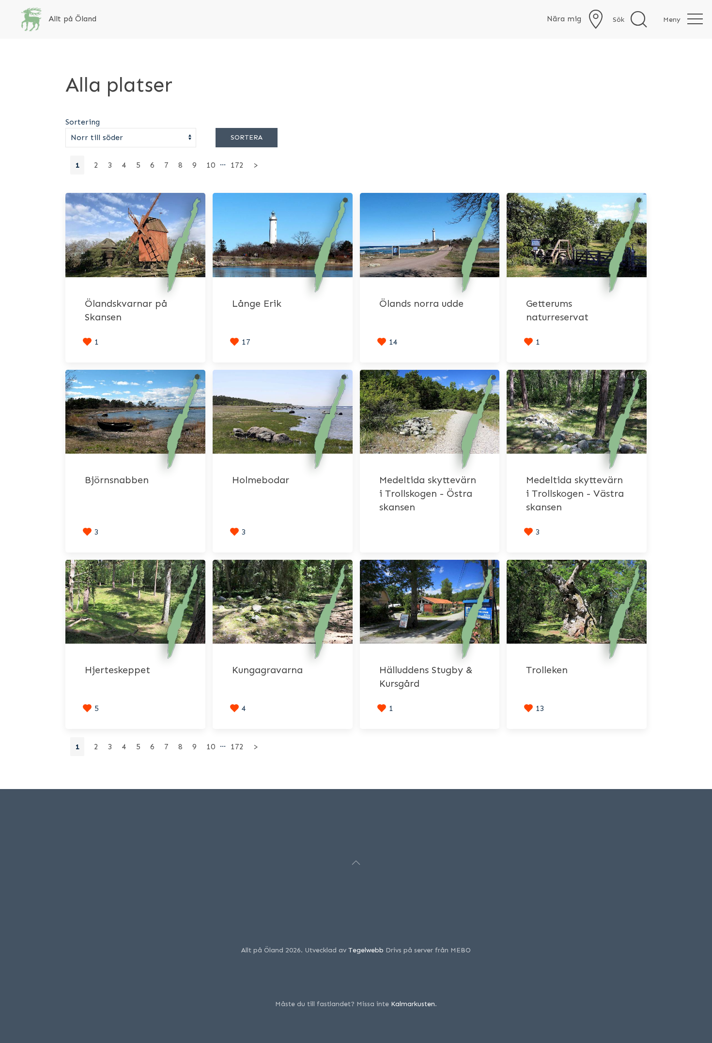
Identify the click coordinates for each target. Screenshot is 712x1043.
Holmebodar (260, 480)
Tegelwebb (366, 950)
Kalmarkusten (413, 1004)
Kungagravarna (267, 670)
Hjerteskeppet (117, 670)
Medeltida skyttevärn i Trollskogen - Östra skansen (427, 493)
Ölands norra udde (421, 303)
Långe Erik (256, 303)
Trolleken (547, 670)
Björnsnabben (117, 480)
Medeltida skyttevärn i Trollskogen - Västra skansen (575, 493)
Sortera (247, 137)
